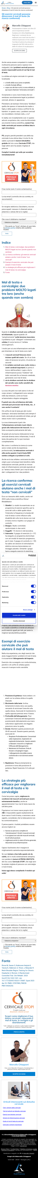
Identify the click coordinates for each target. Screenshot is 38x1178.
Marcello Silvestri (29, 1153)
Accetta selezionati (19, 621)
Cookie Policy (15, 1149)
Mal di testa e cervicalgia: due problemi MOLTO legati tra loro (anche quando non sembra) (20, 249)
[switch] (33, 591)
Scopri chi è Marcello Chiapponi (19, 1156)
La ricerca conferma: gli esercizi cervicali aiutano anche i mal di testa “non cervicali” (20, 257)
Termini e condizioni (8, 1150)
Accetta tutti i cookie (19, 615)
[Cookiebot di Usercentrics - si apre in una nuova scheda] (28, 555)
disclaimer (23, 1146)
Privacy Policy (5, 1149)
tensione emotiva (11, 385)
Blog (8, 8)
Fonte (7, 272)
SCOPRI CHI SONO (19, 50)
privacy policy (10, 228)
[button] (35, 2)
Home (4, 8)
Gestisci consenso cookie (28, 1149)
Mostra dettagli (28, 609)
